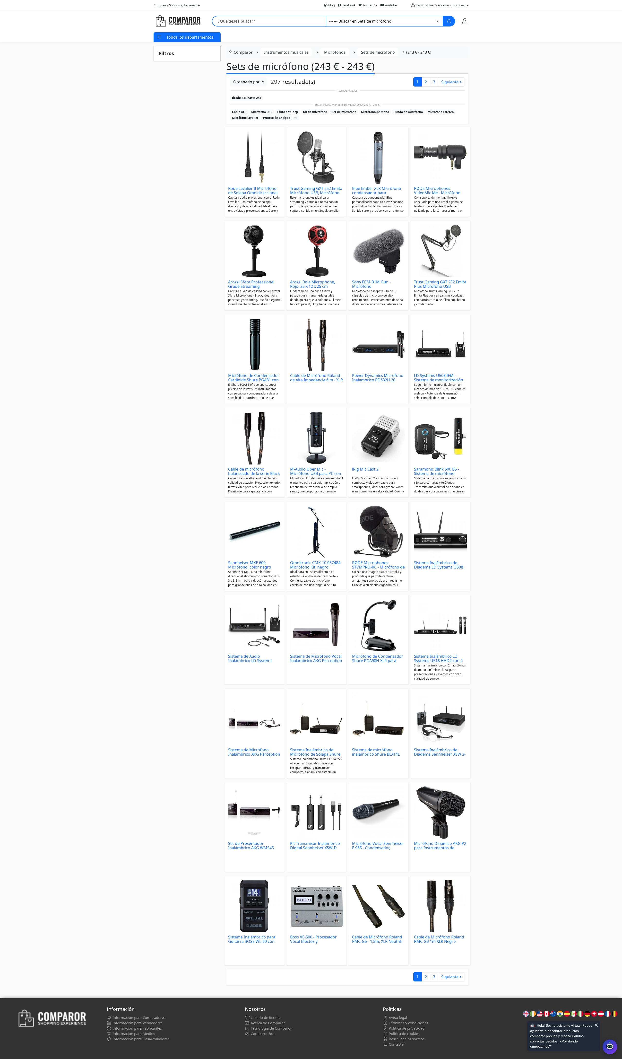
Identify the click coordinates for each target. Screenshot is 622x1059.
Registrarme (424, 5)
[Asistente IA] (610, 1047)
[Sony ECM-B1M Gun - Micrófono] (378, 251)
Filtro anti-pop (287, 112)
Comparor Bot (262, 1033)
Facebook (348, 5)
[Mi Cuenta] (464, 21)
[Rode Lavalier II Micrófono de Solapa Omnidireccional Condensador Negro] (254, 157)
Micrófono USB (261, 112)
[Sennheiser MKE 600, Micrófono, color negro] (254, 531)
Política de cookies (404, 1033)
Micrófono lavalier (245, 118)
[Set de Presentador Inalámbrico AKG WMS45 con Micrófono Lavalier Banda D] (254, 812)
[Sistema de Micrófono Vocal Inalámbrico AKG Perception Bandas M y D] (316, 625)
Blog (331, 5)
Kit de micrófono (315, 112)
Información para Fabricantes (137, 1028)
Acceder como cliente (453, 5)
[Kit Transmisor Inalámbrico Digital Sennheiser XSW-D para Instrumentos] (316, 812)
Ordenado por (247, 82)
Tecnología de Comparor (271, 1028)
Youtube (390, 5)
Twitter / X (369, 5)
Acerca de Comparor (267, 1022)
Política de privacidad (406, 1028)
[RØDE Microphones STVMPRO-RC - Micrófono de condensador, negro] (378, 531)
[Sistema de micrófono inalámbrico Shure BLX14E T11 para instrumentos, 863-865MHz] (378, 718)
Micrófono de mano (375, 112)
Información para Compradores (138, 1017)
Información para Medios (133, 1033)
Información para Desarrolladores (140, 1038)
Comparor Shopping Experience (177, 5)
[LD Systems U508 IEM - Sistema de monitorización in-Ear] (440, 344)
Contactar (396, 1044)
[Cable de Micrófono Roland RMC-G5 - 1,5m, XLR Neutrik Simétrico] (378, 906)
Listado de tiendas (265, 1017)
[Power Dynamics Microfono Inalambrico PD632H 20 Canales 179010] (378, 344)
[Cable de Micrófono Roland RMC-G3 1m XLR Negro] (440, 906)
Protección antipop (276, 118)
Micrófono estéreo (441, 112)
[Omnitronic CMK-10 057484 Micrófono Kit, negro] (316, 531)
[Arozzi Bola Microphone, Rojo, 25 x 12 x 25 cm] (316, 251)
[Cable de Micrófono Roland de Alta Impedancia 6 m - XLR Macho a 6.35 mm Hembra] (316, 344)
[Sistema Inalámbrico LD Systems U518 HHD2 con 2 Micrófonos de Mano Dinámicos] (440, 625)
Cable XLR (239, 112)
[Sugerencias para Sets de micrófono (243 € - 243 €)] (296, 117)
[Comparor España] (178, 21)
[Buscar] (449, 21)
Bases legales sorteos (406, 1038)
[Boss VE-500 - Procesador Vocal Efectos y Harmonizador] (316, 906)
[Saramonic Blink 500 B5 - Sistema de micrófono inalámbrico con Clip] (440, 438)
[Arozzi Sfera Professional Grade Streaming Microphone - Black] (254, 251)
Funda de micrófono (408, 112)
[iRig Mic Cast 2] (378, 438)
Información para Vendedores (137, 1022)
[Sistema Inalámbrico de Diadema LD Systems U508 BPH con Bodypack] (440, 531)
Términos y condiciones (408, 1022)
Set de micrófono (344, 112)
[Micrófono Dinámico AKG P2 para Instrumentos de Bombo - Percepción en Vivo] (440, 812)
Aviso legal (397, 1017)
